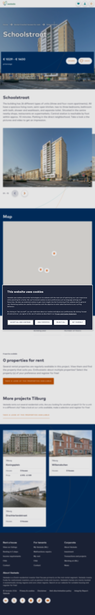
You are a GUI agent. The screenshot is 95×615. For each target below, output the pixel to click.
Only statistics (43, 322)
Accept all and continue (20, 322)
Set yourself (77, 322)
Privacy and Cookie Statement (65, 314)
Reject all (61, 322)
